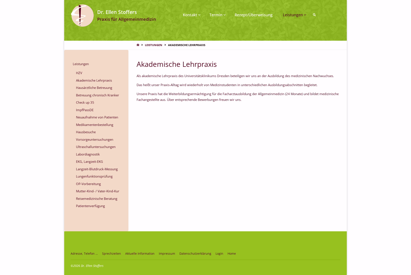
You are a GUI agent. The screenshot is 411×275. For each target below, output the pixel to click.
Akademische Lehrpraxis (94, 80)
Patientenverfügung (90, 206)
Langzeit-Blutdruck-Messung (97, 169)
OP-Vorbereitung (88, 184)
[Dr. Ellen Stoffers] (82, 15)
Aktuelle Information (140, 254)
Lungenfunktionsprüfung (94, 176)
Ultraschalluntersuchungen (96, 147)
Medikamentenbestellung (94, 125)
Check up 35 (85, 102)
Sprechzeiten (111, 254)
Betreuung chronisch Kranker (97, 95)
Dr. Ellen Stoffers (117, 12)
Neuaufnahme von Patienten (97, 117)
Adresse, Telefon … (84, 254)
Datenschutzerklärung (195, 254)
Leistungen (153, 45)
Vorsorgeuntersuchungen (94, 139)
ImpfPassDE (85, 110)
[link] (314, 15)
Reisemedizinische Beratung (96, 198)
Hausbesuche (86, 132)
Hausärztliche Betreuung (94, 87)
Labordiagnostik (88, 154)
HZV (79, 73)
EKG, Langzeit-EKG (89, 161)
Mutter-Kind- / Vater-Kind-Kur (97, 191)
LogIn (219, 254)
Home (232, 254)
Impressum (167, 254)
